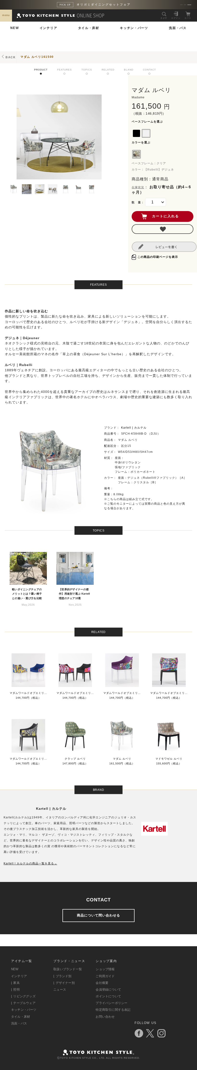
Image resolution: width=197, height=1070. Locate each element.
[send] (162, 229)
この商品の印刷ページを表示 (157, 257)
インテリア (48, 28)
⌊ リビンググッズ (23, 996)
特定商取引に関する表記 (113, 1009)
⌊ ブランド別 (62, 976)
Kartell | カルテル (134, 427)
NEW (14, 28)
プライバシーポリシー (111, 1003)
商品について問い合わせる (98, 915)
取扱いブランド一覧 (67, 969)
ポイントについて (108, 996)
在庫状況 (138, 187)
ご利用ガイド (105, 976)
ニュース (59, 989)
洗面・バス (178, 28)
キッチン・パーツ (134, 28)
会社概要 (102, 983)
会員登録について (108, 989)
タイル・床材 (88, 28)
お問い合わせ (105, 1016)
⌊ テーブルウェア (23, 1003)
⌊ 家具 (15, 983)
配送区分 (110, 446)
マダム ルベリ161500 (37, 57)
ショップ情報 (105, 969)
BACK (11, 57)
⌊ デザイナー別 (64, 983)
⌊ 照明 (15, 989)
